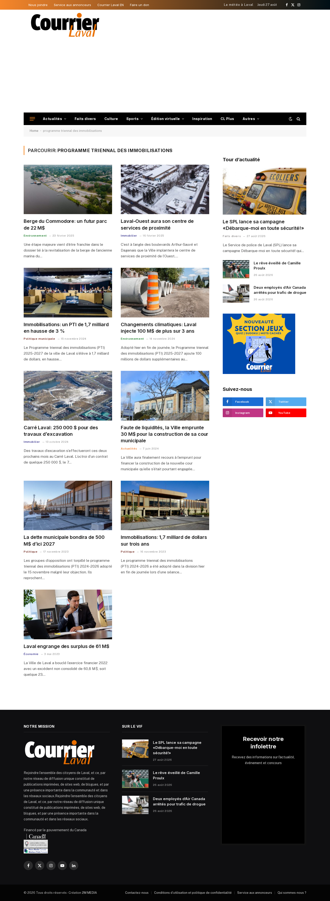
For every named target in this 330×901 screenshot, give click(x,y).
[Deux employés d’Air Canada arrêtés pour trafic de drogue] (236, 293)
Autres (249, 119)
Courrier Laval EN (110, 5)
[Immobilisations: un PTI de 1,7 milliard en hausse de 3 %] (68, 292)
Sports (132, 119)
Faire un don (139, 5)
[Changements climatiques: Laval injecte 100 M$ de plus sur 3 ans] (165, 292)
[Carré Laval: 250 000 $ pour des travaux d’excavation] (68, 396)
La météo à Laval (239, 5)
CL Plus (227, 119)
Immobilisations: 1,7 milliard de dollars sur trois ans (164, 540)
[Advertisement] (165, 76)
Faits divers (85, 119)
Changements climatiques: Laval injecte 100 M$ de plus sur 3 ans (158, 328)
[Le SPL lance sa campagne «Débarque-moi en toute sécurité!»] (264, 191)
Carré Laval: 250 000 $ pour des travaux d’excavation (61, 431)
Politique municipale (39, 338)
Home (34, 131)
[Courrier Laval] (65, 25)
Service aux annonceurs (72, 5)
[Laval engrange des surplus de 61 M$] (68, 614)
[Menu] (32, 118)
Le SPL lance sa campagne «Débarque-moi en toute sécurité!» (263, 225)
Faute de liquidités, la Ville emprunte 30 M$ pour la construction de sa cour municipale (164, 434)
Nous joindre (38, 5)
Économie (31, 654)
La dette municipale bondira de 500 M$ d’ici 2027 (64, 540)
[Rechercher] (298, 118)
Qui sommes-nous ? (292, 892)
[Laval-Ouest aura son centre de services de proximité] (165, 189)
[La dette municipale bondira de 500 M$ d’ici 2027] (68, 505)
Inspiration (202, 119)
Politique (30, 551)
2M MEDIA (89, 892)
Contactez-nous (137, 892)
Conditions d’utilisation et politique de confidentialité (193, 892)
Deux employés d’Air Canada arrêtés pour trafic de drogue (280, 290)
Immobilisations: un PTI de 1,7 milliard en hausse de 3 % (66, 328)
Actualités (52, 119)
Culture (111, 119)
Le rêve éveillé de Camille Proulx (277, 265)
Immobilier (129, 235)
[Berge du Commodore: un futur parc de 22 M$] (68, 189)
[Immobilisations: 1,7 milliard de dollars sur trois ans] (165, 505)
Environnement (35, 235)
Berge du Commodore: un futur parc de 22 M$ (65, 224)
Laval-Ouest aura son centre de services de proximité (157, 224)
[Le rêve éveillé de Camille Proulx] (236, 269)
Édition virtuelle (165, 119)
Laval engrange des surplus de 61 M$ (66, 646)
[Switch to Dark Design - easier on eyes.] (291, 119)
